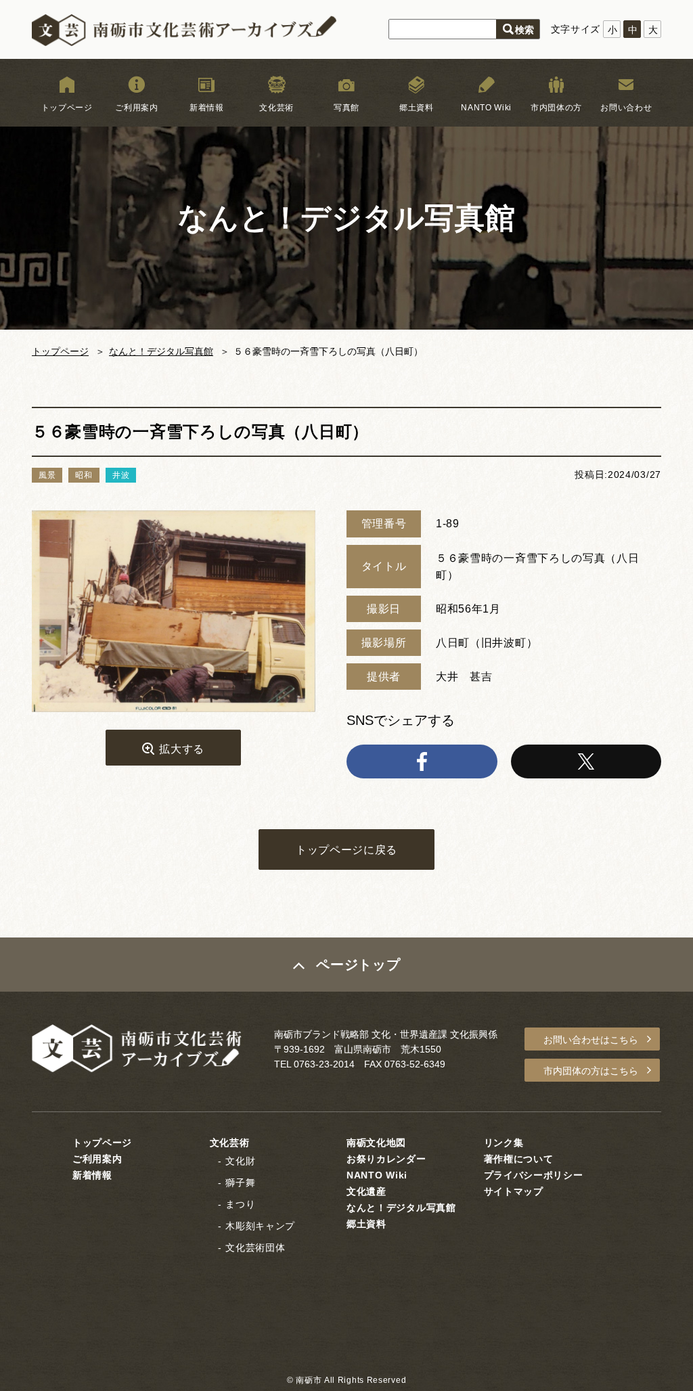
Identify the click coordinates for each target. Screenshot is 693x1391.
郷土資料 (416, 107)
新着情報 (206, 107)
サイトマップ (513, 1191)
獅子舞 (240, 1182)
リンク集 (504, 1142)
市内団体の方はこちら (590, 1070)
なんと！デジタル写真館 (161, 351)
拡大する (181, 749)
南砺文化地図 (376, 1142)
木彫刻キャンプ (260, 1225)
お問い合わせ (626, 107)
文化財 (240, 1160)
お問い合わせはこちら (590, 1039)
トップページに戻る (346, 850)
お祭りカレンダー (386, 1158)
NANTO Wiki (486, 107)
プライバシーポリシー (533, 1175)
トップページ (67, 107)
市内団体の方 (556, 107)
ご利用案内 (136, 107)
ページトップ (358, 964)
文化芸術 (276, 107)
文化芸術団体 (255, 1247)
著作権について (519, 1158)
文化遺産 (366, 1191)
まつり (240, 1204)
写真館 (346, 107)
